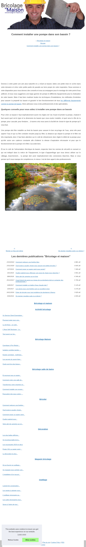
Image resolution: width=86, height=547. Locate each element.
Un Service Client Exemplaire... (13, 315)
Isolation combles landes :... (12, 350)
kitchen (43, 545)
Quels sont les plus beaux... (12, 364)
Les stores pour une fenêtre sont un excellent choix (33, 289)
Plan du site (46, 542)
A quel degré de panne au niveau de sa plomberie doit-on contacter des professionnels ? (39, 280)
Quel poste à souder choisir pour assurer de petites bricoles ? (36, 265)
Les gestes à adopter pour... (12, 490)
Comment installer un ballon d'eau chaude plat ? (32, 285)
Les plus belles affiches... (11, 435)
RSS (62, 542)
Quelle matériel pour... (10, 419)
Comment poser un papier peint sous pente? (30, 269)
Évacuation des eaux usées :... (13, 394)
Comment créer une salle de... (13, 380)
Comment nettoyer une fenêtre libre (27, 262)
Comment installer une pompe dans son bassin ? (43, 46)
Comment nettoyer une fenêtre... (13, 405)
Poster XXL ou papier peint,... (12, 449)
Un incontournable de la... (11, 440)
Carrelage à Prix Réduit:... (11, 345)
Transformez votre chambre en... (13, 384)
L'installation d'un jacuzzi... (11, 474)
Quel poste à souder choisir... (12, 410)
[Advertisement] (41, 63)
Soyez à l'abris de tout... (11, 504)
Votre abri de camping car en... (13, 424)
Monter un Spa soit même (14, 251)
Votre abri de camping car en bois (27, 276)
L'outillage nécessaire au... (11, 495)
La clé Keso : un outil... (10, 325)
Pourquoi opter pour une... (11, 320)
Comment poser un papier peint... (14, 414)
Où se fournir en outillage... (12, 465)
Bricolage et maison (43, 41)
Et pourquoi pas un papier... (12, 375)
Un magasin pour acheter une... (13, 470)
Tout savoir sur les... (9, 334)
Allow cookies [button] (30, 540)
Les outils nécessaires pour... (12, 500)
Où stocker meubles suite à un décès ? (71, 251)
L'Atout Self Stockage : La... (12, 329)
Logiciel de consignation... (11, 486)
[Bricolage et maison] (43, 14)
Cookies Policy (55, 542)
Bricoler (43, 43)
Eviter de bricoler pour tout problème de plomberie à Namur (35, 292)
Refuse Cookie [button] (13, 540)
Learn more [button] (22, 534)
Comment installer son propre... (13, 389)
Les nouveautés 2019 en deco (13, 444)
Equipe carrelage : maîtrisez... (13, 355)
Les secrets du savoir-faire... (12, 359)
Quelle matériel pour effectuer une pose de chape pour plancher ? (38, 273)
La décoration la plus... (10, 454)
